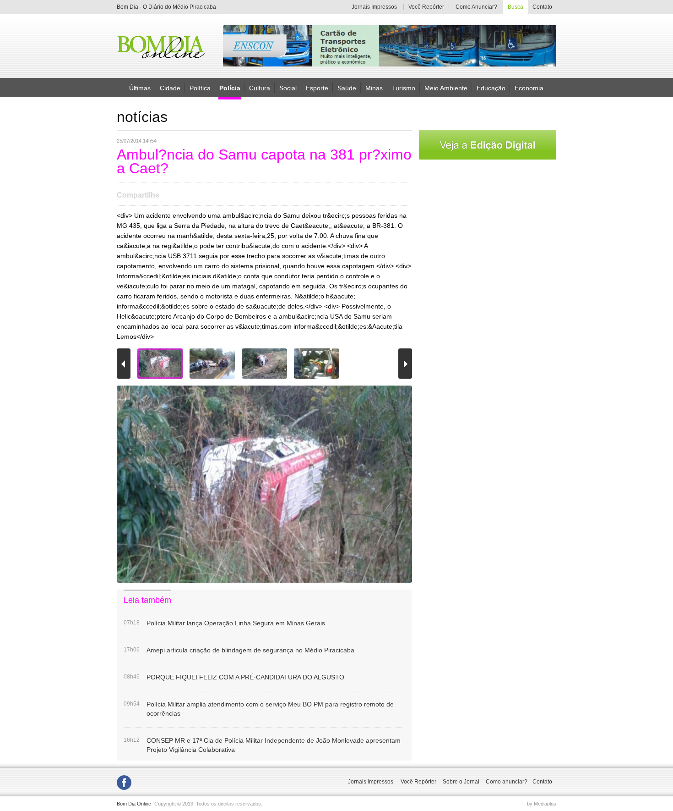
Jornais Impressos (374, 7)
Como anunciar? (506, 781)
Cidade (170, 87)
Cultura (259, 87)
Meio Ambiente (445, 87)
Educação (491, 87)
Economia (529, 87)
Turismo (403, 87)
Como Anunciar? (476, 7)
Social (288, 87)
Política (200, 87)
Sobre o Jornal (461, 781)
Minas (374, 87)
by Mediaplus (541, 803)
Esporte (317, 87)
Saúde (346, 87)
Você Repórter (426, 7)
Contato (542, 7)
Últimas (140, 87)
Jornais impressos (370, 781)
